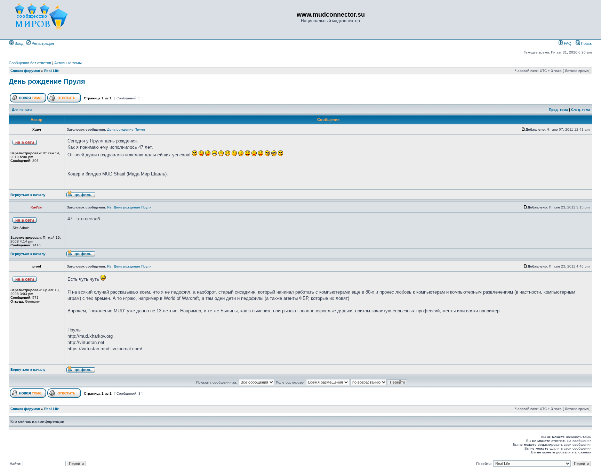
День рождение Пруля (47, 81)
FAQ (567, 43)
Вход (18, 43)
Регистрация (42, 43)
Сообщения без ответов (30, 63)
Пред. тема (558, 110)
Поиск (586, 43)
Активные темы (68, 63)
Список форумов (25, 71)
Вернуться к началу (28, 195)
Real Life (51, 71)
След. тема (580, 110)
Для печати (22, 110)
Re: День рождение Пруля (129, 207)
